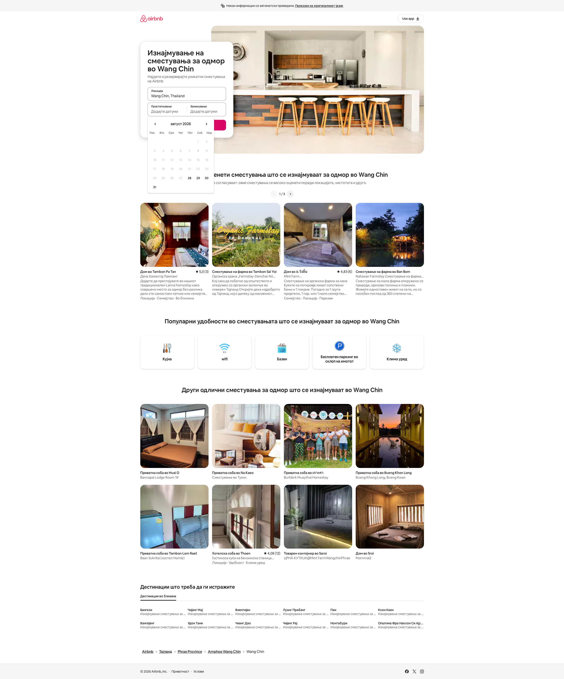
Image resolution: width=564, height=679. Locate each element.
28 (189, 178)
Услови (198, 671)
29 (198, 178)
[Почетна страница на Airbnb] (151, 18)
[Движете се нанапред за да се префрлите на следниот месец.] (206, 124)
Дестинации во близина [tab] (158, 596)
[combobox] (186, 96)
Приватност (180, 671)
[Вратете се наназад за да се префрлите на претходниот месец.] (155, 124)
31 (154, 187)
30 (207, 178)
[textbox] (167, 111)
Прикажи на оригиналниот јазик (319, 6)
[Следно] (290, 194)
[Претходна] (273, 194)
